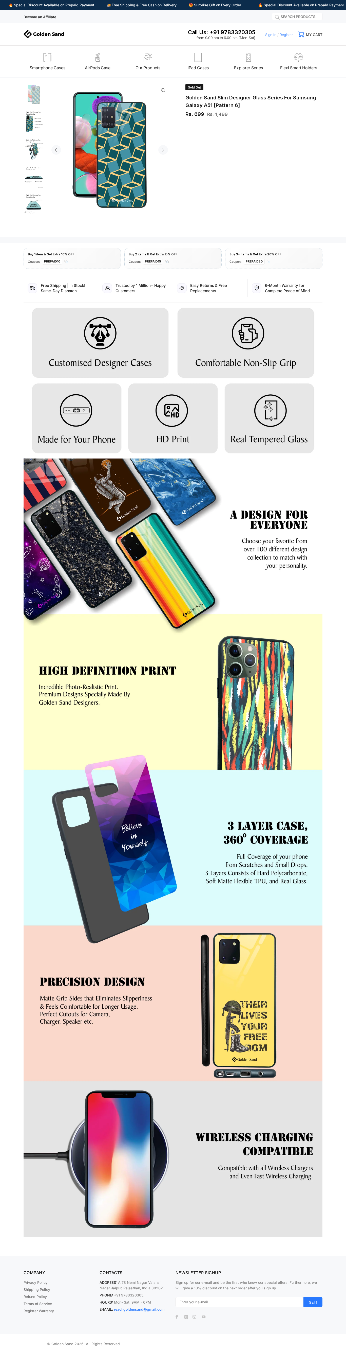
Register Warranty (39, 1311)
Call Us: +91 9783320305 (221, 32)
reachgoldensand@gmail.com (139, 1309)
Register (286, 34)
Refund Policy (35, 1296)
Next (163, 150)
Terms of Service (38, 1304)
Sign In (270, 34)
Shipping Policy (37, 1289)
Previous (56, 150)
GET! (313, 1302)
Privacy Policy (36, 1282)
